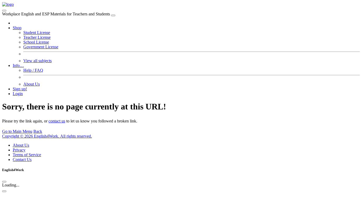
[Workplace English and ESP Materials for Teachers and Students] (8, 4)
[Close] (113, 15)
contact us (56, 121)
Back (37, 131)
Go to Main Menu (17, 131)
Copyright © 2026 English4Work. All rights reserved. (47, 136)
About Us (31, 84)
